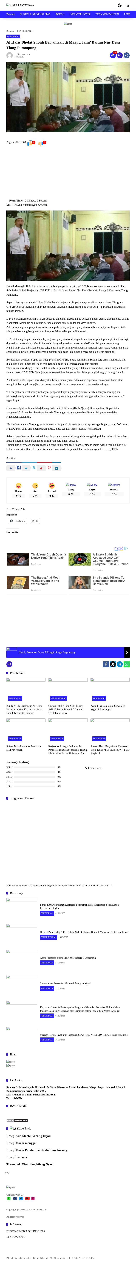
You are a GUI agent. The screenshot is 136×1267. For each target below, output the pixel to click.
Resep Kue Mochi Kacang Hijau (28, 1136)
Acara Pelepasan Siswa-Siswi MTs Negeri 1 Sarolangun (107, 708)
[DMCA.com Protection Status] (17, 1120)
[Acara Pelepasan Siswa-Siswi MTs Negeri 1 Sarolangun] (110, 690)
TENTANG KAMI (15, 1236)
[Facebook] (106, 664)
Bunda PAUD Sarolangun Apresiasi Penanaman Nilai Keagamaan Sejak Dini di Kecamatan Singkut (24, 709)
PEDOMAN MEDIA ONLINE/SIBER (25, 1231)
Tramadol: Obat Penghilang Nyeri (29, 1164)
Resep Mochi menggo (21, 1143)
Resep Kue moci (17, 1157)
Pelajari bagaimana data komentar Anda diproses (88, 885)
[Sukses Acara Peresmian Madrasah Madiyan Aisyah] (26, 730)
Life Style (24, 1128)
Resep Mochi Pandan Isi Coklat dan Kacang (36, 1150)
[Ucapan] (10, 1061)
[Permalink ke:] (10, 55)
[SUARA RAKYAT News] (20, 5)
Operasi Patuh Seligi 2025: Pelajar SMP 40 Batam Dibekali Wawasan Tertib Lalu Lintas (65, 709)
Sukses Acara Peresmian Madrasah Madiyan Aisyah (23, 748)
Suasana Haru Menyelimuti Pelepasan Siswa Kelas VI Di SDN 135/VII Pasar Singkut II (109, 750)
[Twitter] (113, 664)
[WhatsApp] (127, 664)
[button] (120, 5)
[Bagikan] (127, 55)
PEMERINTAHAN (58, 698)
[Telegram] (120, 664)
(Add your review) (93, 768)
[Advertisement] (68, 174)
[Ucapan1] (68, 23)
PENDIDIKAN (13, 36)
